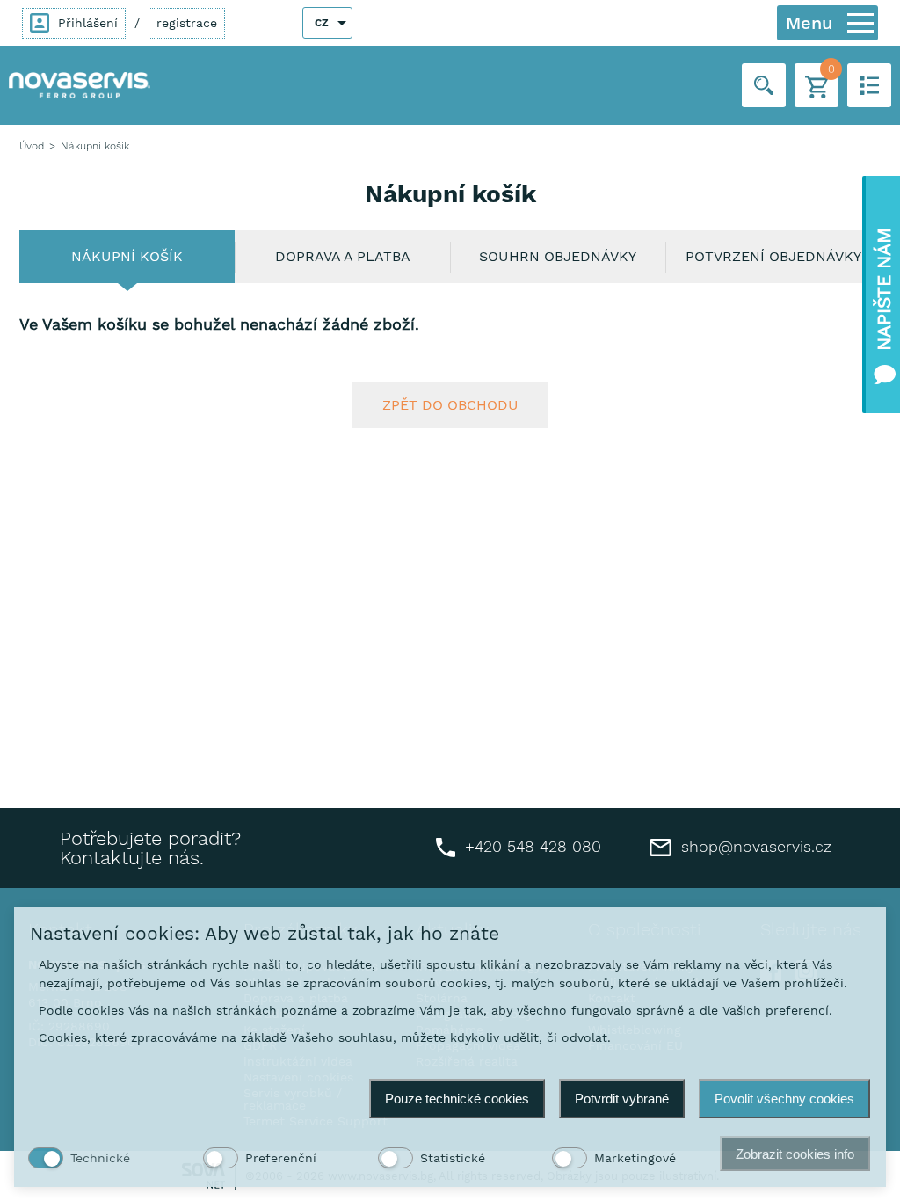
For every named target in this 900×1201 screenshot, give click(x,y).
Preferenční (280, 1158)
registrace (186, 23)
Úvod (31, 146)
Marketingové (635, 1158)
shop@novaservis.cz (753, 846)
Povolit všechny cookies (784, 1098)
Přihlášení (86, 23)
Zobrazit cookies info (795, 1153)
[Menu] (860, 22)
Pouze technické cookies (457, 1098)
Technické (100, 1158)
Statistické (452, 1158)
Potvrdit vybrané (622, 1098)
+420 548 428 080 (530, 846)
